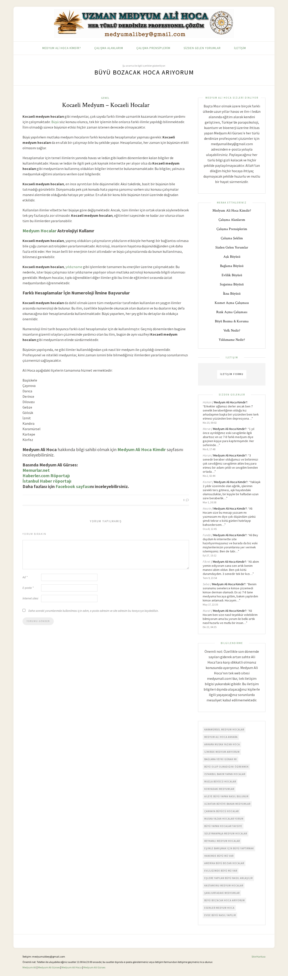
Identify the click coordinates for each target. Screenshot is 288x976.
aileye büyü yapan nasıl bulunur (226, 796)
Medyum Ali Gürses (49, 967)
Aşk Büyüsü (231, 256)
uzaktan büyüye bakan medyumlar (227, 803)
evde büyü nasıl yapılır (220, 915)
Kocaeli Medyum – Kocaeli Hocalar (105, 105)
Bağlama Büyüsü (231, 266)
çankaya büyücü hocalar (221, 811)
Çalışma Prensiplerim (153, 48)
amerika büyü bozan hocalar (224, 863)
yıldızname (73, 266)
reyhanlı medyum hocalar (222, 841)
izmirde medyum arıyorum (222, 751)
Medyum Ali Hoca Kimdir (141, 449)
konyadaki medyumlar (219, 789)
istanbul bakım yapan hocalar (224, 774)
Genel (105, 97)
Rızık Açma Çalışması (231, 312)
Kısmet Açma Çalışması (232, 302)
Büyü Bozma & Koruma (232, 321)
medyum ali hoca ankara (221, 737)
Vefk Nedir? (231, 330)
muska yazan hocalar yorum (223, 818)
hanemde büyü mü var (219, 855)
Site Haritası (259, 956)
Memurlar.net (36, 470)
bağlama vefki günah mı (220, 759)
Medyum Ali (29, 967)
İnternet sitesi (30, 598)
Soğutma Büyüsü (232, 284)
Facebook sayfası (73, 486)
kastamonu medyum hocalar (223, 885)
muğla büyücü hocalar (220, 781)
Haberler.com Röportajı (46, 475)
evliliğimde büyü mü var (220, 870)
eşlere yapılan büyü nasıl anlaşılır (228, 878)
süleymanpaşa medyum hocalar (225, 833)
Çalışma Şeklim (232, 238)
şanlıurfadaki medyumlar (222, 893)
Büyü (55, 122)
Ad (24, 577)
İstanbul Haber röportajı (46, 481)
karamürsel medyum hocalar (224, 729)
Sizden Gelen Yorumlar (202, 48)
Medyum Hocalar (39, 230)
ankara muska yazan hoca (222, 744)
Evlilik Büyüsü (232, 275)
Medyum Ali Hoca (71, 967)
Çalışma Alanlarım (108, 48)
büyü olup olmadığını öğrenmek (226, 766)
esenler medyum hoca (219, 907)
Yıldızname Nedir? (232, 339)
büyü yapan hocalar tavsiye (223, 826)
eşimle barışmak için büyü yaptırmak (229, 848)
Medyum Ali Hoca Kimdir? (61, 48)
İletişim (240, 48)
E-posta (28, 588)
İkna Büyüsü (232, 293)
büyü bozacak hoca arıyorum (224, 900)
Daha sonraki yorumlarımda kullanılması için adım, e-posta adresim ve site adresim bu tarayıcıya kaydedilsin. (93, 611)
